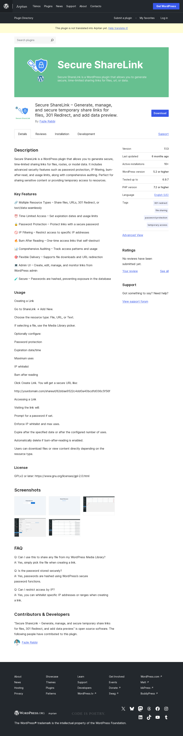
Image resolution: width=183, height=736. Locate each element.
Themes (51, 682)
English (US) (161, 194)
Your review (130, 271)
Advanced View (132, 235)
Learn (81, 676)
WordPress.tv (87, 693)
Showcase (52, 676)
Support (163, 134)
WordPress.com (151, 676)
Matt (145, 682)
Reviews (40, 134)
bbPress (147, 687)
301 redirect (160, 203)
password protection (156, 217)
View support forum (135, 301)
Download (160, 113)
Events (113, 682)
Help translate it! (118, 28)
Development (86, 134)
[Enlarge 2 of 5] (75, 501)
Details (22, 134)
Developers (85, 687)
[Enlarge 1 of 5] (41, 501)
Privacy (18, 693)
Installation (62, 134)
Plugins (50, 687)
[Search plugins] (52, 40)
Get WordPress (166, 6)
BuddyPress (149, 693)
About (17, 676)
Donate (115, 687)
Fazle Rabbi (47, 121)
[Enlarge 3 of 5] (110, 501)
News (17, 682)
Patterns (51, 693)
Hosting (18, 687)
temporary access (157, 225)
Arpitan (52, 713)
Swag (114, 693)
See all (164, 271)
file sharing (161, 210)
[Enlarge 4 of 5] (41, 523)
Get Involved (116, 676)
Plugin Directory (23, 17)
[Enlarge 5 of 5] (75, 523)
